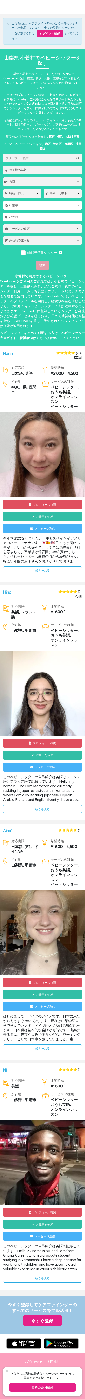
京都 (76, 136)
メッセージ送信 (45, 528)
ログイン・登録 (50, 33)
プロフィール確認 (44, 504)
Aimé (8, 830)
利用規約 (53, 1361)
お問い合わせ (33, 1361)
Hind (7, 592)
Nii (5, 1070)
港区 (48, 144)
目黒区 (68, 144)
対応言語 (18, 368)
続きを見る (42, 570)
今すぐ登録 (42, 1320)
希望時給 (57, 368)
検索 (42, 265)
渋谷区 (57, 144)
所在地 (16, 381)
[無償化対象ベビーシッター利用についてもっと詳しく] (60, 252)
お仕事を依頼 (44, 516)
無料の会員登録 (42, 1387)
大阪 (68, 136)
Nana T (9, 353)
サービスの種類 (62, 381)
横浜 (60, 136)
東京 (52, 136)
